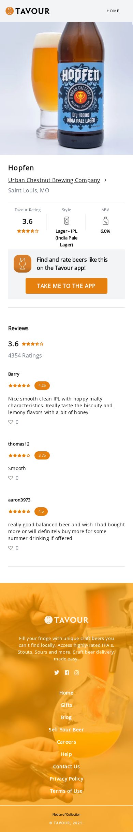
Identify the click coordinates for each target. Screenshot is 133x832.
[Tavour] (66, 615)
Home (113, 10)
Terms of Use (66, 791)
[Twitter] (56, 670)
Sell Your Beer (66, 729)
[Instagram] (77, 670)
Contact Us (66, 766)
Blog (66, 717)
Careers (66, 742)
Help (66, 754)
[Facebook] (67, 670)
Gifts (67, 705)
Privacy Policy (67, 778)
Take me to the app (66, 286)
